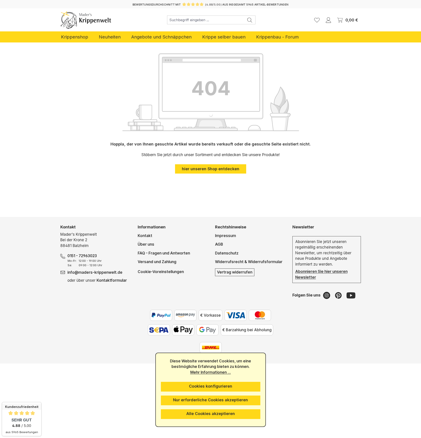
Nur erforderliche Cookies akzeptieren (210, 400)
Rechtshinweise (230, 227)
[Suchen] (249, 19)
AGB (219, 244)
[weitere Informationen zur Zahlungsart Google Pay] (207, 330)
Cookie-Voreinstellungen (161, 272)
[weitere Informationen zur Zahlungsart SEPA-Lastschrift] (159, 330)
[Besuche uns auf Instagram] (327, 295)
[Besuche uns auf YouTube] (351, 295)
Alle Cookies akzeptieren (210, 413)
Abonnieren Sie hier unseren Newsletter (321, 274)
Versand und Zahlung (157, 262)
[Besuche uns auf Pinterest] (339, 295)
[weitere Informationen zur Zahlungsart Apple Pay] (183, 330)
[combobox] (205, 19)
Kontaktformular (112, 280)
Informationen (152, 227)
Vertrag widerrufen (234, 272)
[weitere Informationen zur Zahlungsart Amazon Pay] (185, 315)
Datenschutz (226, 253)
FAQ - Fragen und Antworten (164, 253)
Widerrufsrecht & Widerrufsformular (248, 262)
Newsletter (303, 227)
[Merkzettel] (317, 19)
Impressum (225, 235)
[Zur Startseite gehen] (86, 20)
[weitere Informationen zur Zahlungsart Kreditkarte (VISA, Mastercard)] (235, 315)
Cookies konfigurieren (210, 386)
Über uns (146, 244)
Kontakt (145, 235)
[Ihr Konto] (328, 19)
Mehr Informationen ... (210, 372)
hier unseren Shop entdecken (210, 168)
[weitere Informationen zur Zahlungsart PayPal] (161, 315)
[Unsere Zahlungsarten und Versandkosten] (210, 347)
